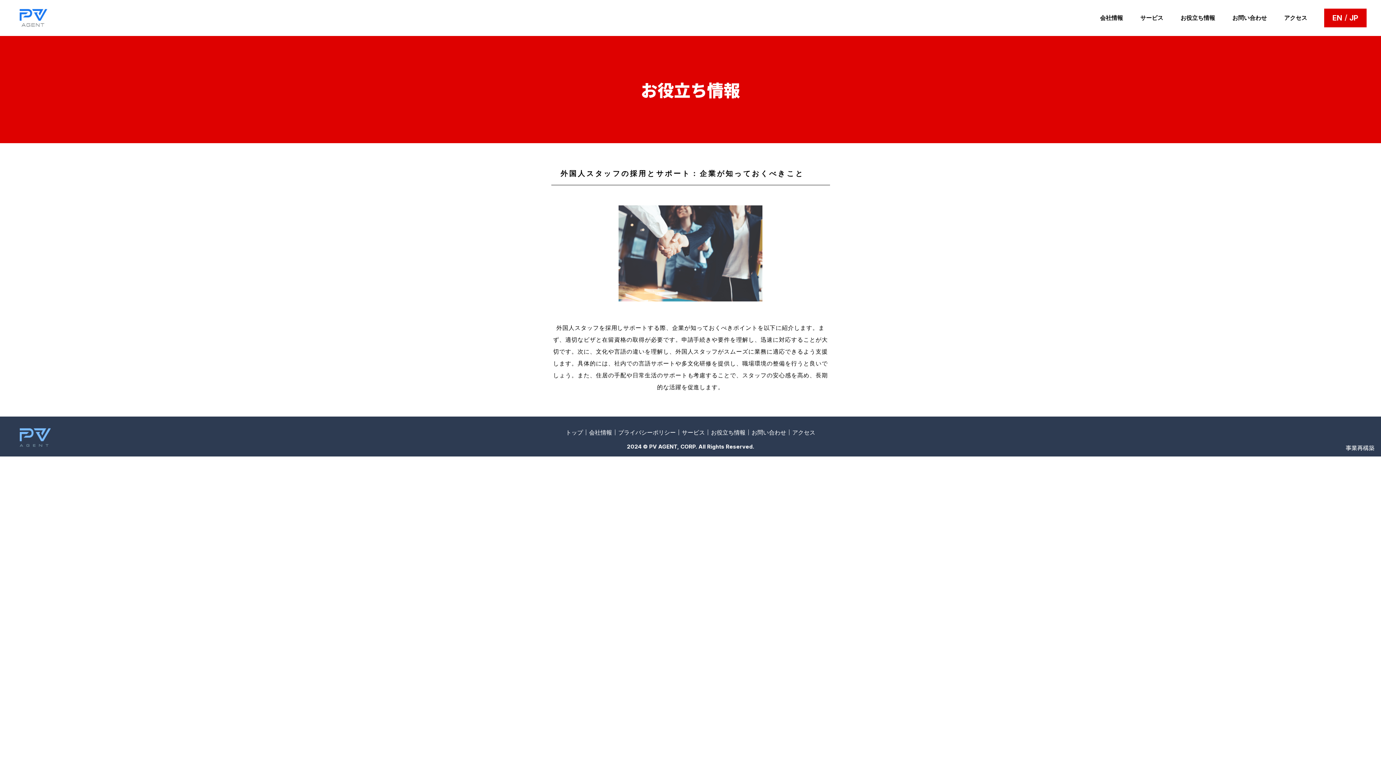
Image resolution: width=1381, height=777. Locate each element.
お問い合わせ (1249, 17)
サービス (1151, 17)
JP (1353, 18)
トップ (574, 432)
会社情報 (1111, 17)
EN (1337, 18)
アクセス (1295, 17)
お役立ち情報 (1198, 17)
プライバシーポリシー (647, 432)
